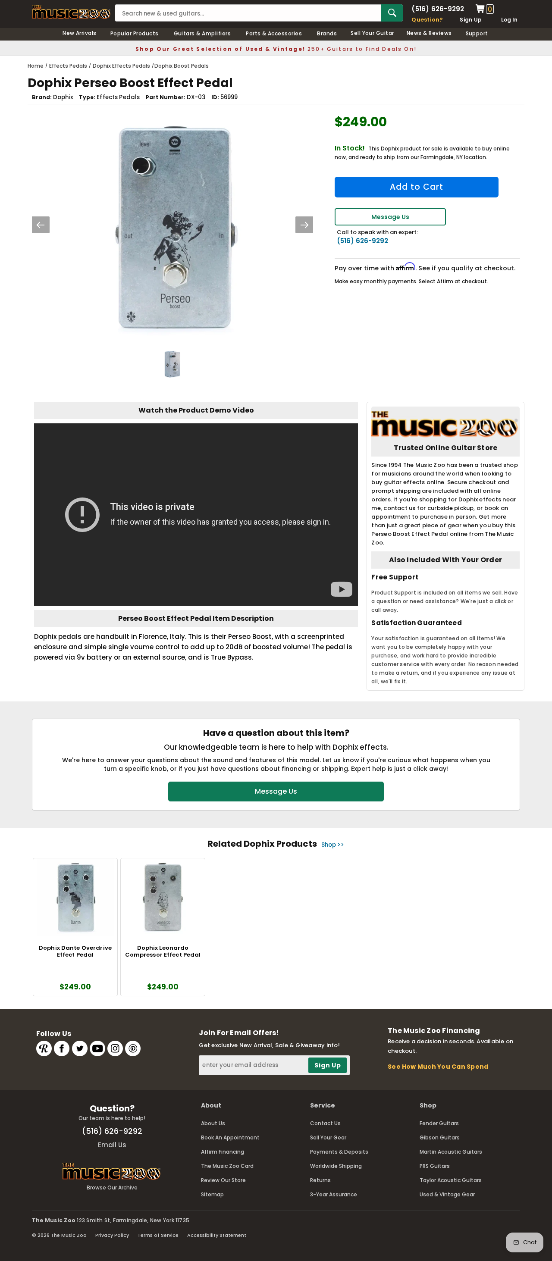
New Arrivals (80, 33)
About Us (213, 1123)
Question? (427, 20)
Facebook (61, 1048)
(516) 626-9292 (437, 8)
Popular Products (134, 33)
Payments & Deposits (339, 1151)
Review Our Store (223, 1180)
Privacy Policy (112, 1235)
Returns (320, 1180)
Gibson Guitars (440, 1137)
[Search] (392, 13)
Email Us (112, 1144)
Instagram (115, 1048)
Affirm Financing (222, 1151)
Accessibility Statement (216, 1235)
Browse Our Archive (112, 1187)
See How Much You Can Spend (438, 1066)
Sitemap (212, 1194)
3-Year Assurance (333, 1194)
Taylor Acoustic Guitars (451, 1180)
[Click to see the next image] (304, 224)
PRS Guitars (435, 1166)
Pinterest (133, 1048)
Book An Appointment (230, 1137)
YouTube (97, 1048)
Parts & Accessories (274, 33)
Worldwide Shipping (336, 1166)
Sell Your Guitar (372, 33)
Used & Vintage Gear (447, 1194)
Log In (509, 19)
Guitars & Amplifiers (202, 33)
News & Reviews (429, 33)
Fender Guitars (439, 1123)
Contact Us (325, 1123)
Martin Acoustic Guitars (451, 1151)
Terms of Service (158, 1235)
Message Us (390, 217)
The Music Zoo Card (227, 1166)
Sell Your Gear (328, 1137)
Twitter (80, 1048)
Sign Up (471, 19)
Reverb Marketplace (44, 1048)
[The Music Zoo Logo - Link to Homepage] (71, 11)
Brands (327, 33)
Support (477, 33)
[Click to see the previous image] (40, 224)
